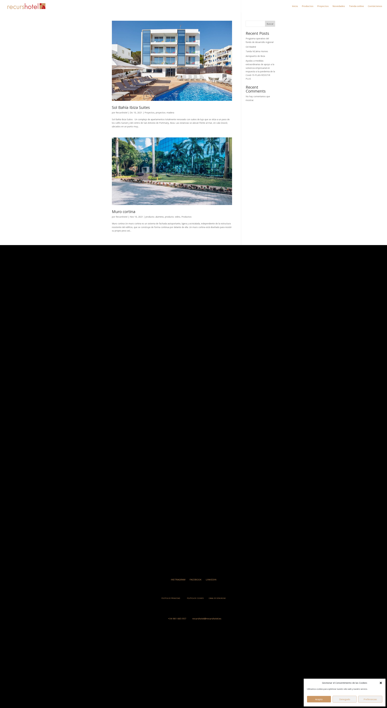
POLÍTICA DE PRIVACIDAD (170, 598)
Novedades (339, 6)
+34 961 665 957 (177, 618)
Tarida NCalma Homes (257, 51)
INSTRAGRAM (178, 579)
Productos (307, 6)
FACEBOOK (196, 579)
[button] (380, 682)
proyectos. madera (165, 112)
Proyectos (323, 6)
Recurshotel (121, 112)
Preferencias (370, 699)
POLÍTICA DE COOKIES (195, 598)
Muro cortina (123, 211)
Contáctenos (375, 6)
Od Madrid (251, 46)
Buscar (270, 23)
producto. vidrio (172, 216)
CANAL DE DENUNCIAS (217, 598)
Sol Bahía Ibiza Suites (131, 107)
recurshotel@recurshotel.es (206, 618)
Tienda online (356, 6)
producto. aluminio (154, 216)
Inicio (295, 6)
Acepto (319, 699)
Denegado (344, 699)
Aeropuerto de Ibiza (255, 56)
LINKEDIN (211, 579)
